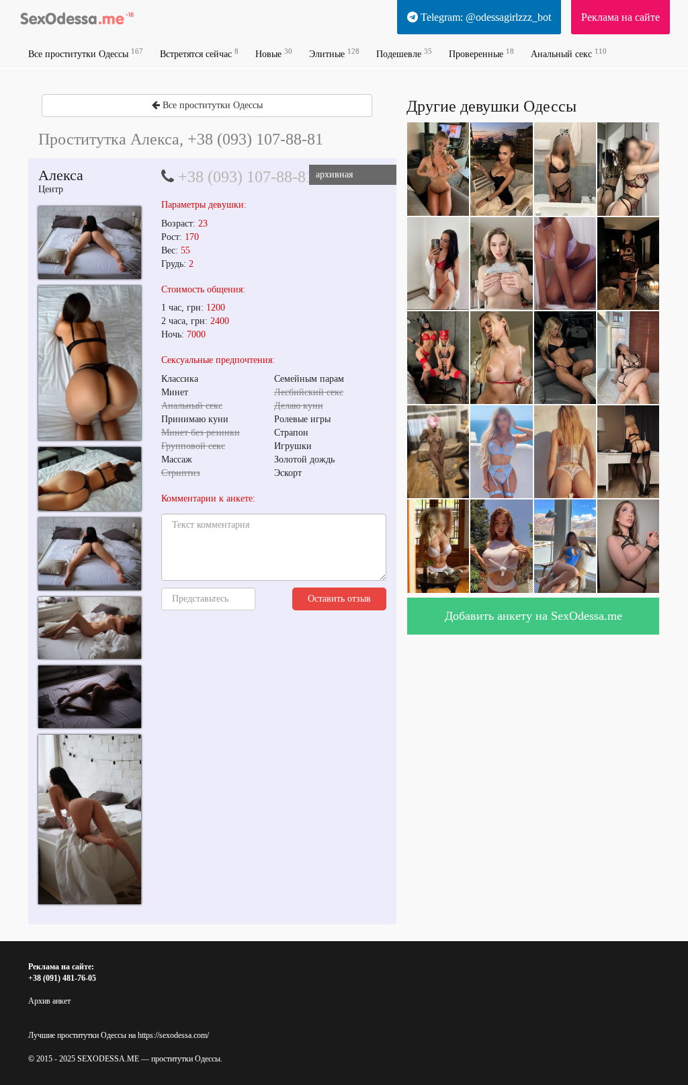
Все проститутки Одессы (85, 53)
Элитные (334, 53)
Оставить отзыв (339, 599)
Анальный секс (569, 53)
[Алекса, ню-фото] (89, 242)
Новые (273, 53)
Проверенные (481, 53)
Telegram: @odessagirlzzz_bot (484, 17)
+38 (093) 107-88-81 (246, 177)
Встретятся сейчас (199, 53)
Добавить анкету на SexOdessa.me (533, 615)
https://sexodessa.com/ (173, 1035)
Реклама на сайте (620, 17)
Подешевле (404, 53)
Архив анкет (49, 1001)
